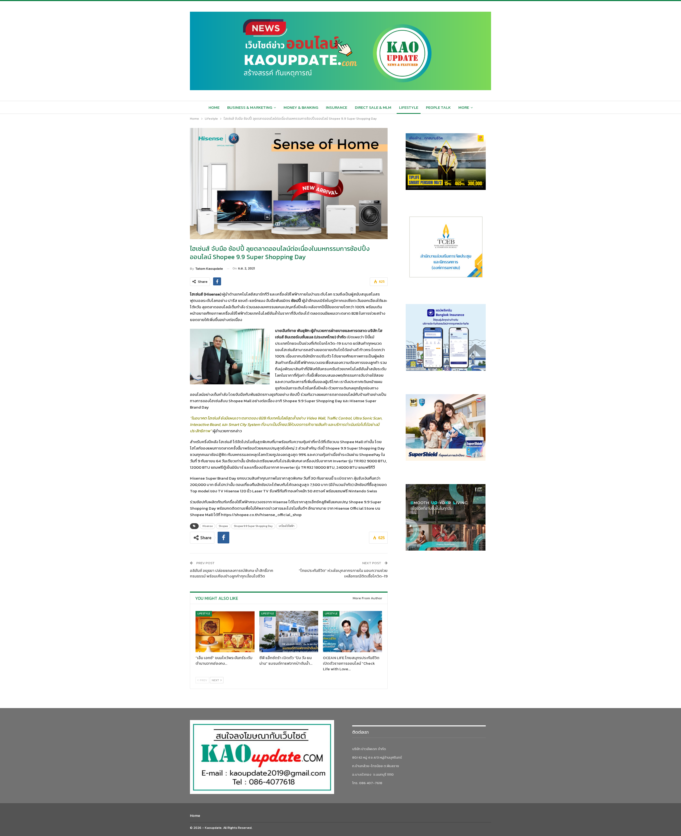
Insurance (336, 107)
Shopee (223, 526)
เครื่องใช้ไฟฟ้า (286, 526)
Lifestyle (408, 107)
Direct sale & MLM (373, 107)
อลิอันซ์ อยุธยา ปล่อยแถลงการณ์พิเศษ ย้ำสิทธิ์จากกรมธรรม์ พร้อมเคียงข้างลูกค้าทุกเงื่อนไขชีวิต (231, 573)
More (463, 107)
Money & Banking (301, 107)
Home (214, 107)
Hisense (207, 526)
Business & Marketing (249, 107)
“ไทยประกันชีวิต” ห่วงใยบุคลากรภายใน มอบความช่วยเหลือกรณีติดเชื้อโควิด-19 (343, 573)
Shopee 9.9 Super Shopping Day (253, 526)
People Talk (438, 107)
